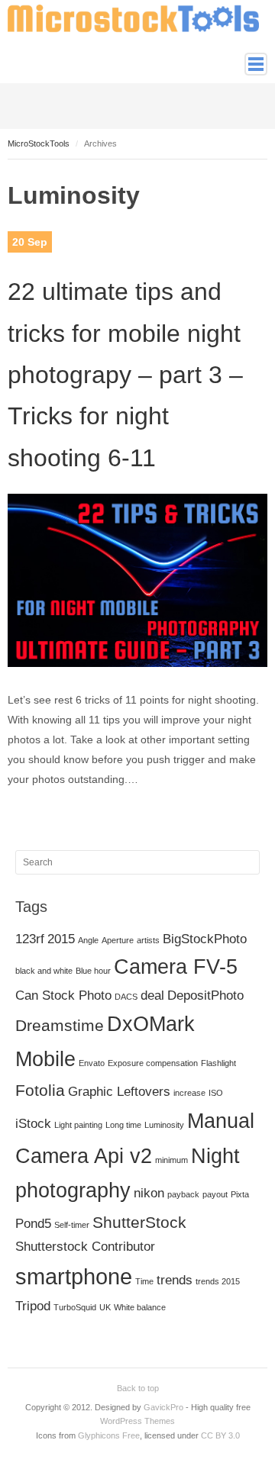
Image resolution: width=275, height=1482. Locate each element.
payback (183, 1194)
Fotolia (40, 1090)
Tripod (32, 1306)
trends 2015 (218, 1281)
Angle (88, 940)
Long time (123, 1124)
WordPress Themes (137, 1421)
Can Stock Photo (63, 995)
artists (148, 940)
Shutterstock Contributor (85, 1246)
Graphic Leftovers (119, 1091)
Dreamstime (59, 1025)
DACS (126, 996)
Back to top (138, 1388)
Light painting (78, 1124)
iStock (33, 1123)
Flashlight (218, 1063)
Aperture (118, 940)
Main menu (255, 64)
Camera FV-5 (176, 966)
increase (189, 1092)
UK (105, 1307)
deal (152, 995)
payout (215, 1194)
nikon (149, 1193)
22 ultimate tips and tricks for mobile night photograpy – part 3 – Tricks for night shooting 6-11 (125, 375)
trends (174, 1280)
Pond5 (33, 1223)
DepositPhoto (205, 995)
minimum (171, 1160)
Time (144, 1281)
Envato (92, 1063)
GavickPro (163, 1407)
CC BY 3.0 (220, 1435)
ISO (216, 1092)
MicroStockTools (39, 143)
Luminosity (164, 1124)
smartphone (73, 1276)
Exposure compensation (153, 1063)
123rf (29, 939)
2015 (61, 939)
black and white (44, 970)
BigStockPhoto (205, 939)
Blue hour (93, 970)
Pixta (240, 1194)
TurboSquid (74, 1307)
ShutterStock (139, 1222)
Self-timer (71, 1224)
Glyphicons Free (109, 1435)
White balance (140, 1307)
